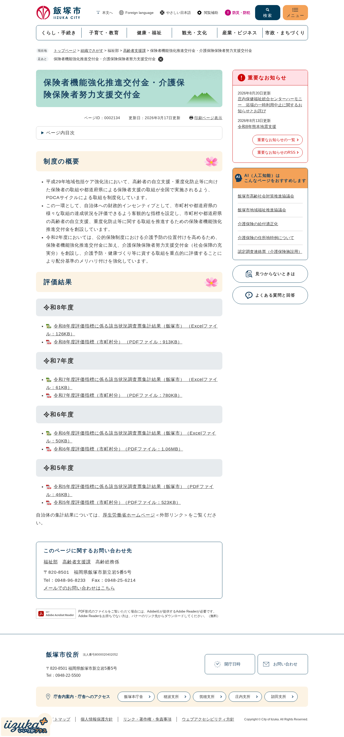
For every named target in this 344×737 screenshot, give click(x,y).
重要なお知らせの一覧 (276, 140)
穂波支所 (171, 696)
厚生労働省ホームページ (129, 515)
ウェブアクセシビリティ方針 (208, 719)
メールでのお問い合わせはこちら (79, 588)
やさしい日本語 (178, 13)
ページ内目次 (60, 132)
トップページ (65, 50)
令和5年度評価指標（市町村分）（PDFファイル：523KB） (117, 502)
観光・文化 (194, 32)
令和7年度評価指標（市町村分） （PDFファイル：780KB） (118, 395)
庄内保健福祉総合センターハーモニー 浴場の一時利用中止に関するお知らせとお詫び (270, 105)
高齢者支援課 (134, 50)
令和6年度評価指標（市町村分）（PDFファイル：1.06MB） (118, 449)
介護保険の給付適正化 (258, 224)
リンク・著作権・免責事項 (147, 719)
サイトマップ (58, 719)
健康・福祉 (149, 32)
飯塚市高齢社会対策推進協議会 (266, 196)
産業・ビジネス (239, 32)
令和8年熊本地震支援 (257, 126)
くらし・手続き (58, 32)
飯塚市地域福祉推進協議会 (262, 210)
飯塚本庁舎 (133, 696)
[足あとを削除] (161, 59)
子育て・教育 (104, 32)
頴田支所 (278, 696)
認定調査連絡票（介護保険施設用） (270, 251)
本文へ (107, 13)
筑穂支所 (207, 696)
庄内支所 (242, 696)
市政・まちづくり (285, 32)
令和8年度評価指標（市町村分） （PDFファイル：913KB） (118, 341)
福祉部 (51, 561)
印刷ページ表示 (208, 118)
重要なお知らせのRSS (276, 152)
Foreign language (139, 13)
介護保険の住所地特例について (266, 238)
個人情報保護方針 (97, 719)
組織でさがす (92, 50)
